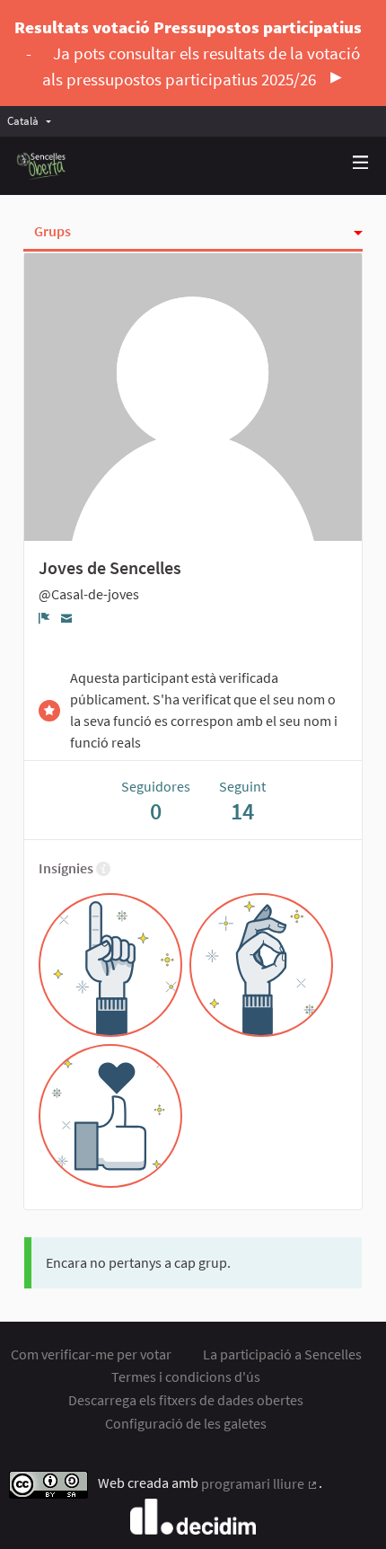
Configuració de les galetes (186, 1423)
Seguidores (155, 801)
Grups (52, 231)
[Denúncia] (44, 618)
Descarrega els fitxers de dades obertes (185, 1400)
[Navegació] (361, 163)
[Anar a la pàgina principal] (41, 166)
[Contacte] (67, 617)
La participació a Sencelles (282, 1354)
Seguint (242, 801)
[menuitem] (33, 121)
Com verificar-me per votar (91, 1354)
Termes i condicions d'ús (185, 1376)
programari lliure (260, 1483)
